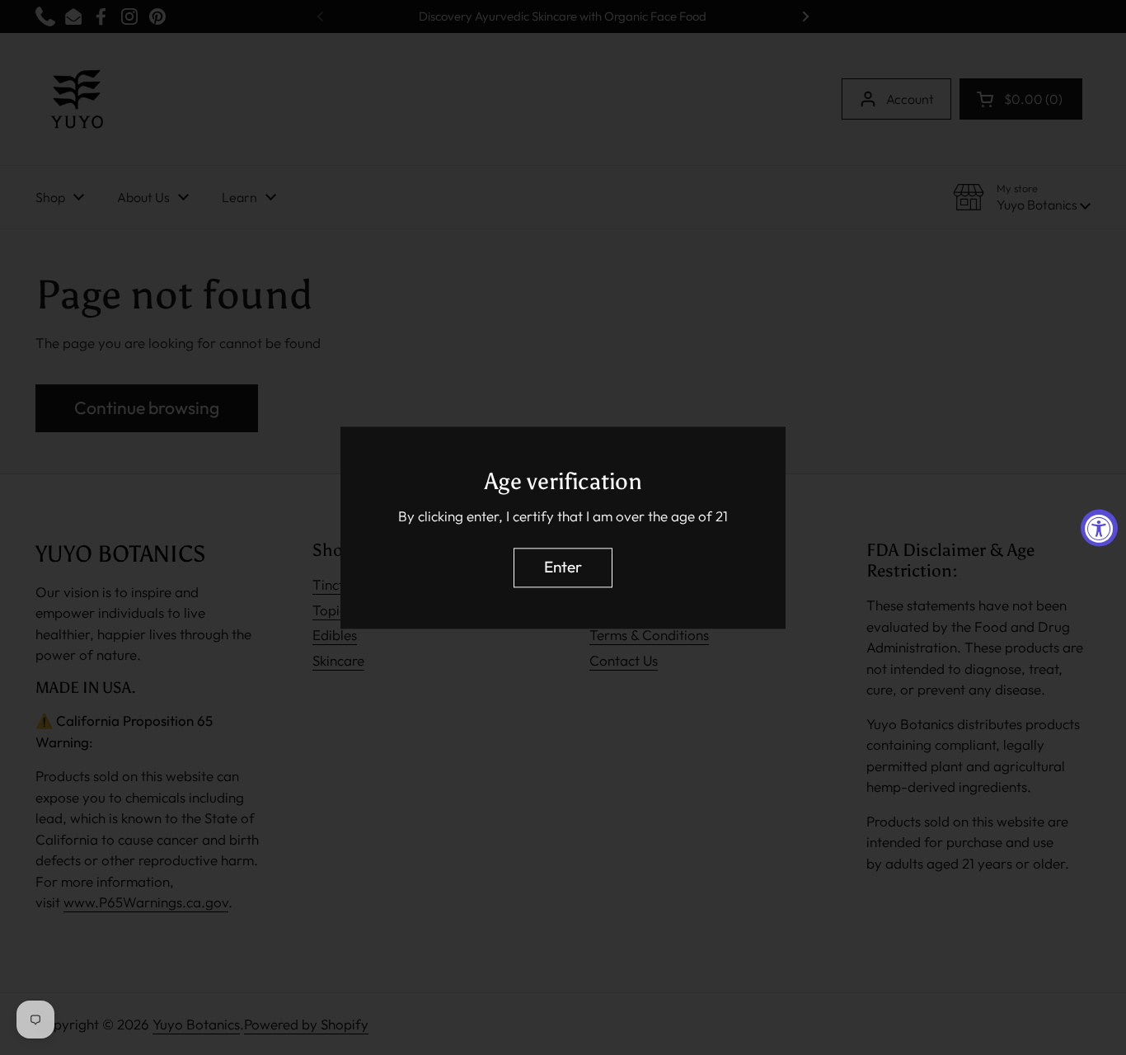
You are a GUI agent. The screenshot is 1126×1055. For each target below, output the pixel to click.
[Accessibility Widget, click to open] (1099, 527)
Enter (563, 567)
